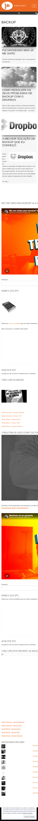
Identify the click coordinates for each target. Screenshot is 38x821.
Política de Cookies (27, 813)
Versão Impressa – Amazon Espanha (12, 412)
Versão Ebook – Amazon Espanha (11, 426)
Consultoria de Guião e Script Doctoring (14, 508)
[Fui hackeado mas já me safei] (19, 37)
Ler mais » (31, 110)
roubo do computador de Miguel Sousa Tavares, (17, 166)
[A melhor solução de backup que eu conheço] (19, 125)
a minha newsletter (14, 323)
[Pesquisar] (19, 13)
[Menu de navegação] (34, 6)
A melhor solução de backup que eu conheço (18, 142)
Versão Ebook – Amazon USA (10, 423)
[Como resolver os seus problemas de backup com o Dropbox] (19, 76)
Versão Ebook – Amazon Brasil (10, 419)
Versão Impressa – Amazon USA (11, 416)
